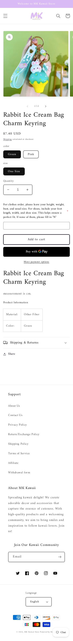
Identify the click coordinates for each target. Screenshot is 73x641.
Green (12, 154)
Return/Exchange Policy (24, 434)
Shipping (7, 139)
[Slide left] (27, 106)
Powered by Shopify (48, 632)
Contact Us (15, 415)
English (34, 601)
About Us (14, 406)
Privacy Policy (17, 424)
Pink (31, 154)
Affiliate (13, 463)
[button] (5, 16)
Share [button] (11, 353)
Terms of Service (19, 453)
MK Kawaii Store (31, 632)
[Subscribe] (59, 557)
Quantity (8, 181)
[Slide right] (45, 106)
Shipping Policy (18, 444)
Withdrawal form (19, 472)
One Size (14, 171)
